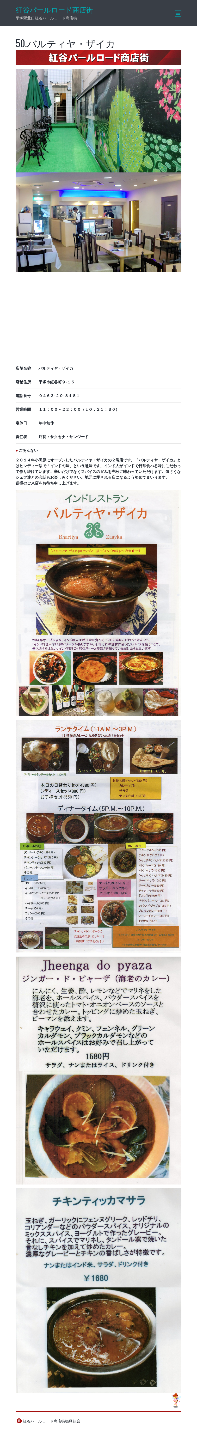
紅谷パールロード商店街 (54, 10)
